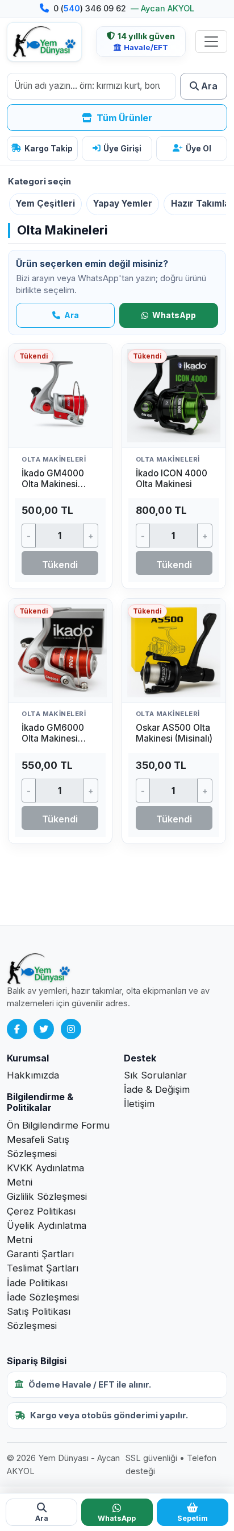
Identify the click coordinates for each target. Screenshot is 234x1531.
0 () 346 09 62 (90, 8)
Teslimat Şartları (42, 1268)
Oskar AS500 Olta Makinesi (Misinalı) (174, 733)
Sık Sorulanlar (155, 1075)
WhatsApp (173, 315)
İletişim (139, 1103)
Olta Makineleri (54, 459)
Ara (70, 315)
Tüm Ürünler (123, 118)
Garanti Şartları (40, 1254)
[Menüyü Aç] (211, 41)
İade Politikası (37, 1283)
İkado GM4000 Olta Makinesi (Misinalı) (53, 484)
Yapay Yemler (122, 203)
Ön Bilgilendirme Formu (58, 1125)
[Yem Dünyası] (44, 41)
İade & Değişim (157, 1089)
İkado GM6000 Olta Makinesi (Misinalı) (53, 738)
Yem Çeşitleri (45, 203)
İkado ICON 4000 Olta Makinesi (171, 478)
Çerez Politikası (41, 1211)
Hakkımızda (33, 1075)
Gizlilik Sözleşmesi (47, 1196)
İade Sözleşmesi (43, 1297)
